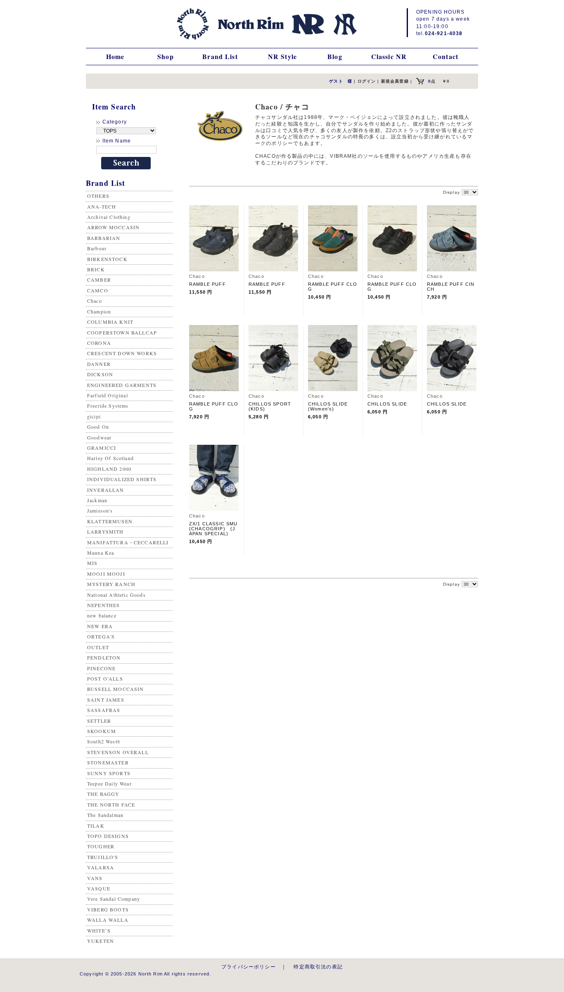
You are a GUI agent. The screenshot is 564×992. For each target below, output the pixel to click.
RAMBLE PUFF (207, 284)
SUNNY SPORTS (108, 773)
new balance (101, 615)
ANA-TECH (101, 206)
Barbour (97, 248)
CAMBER (99, 279)
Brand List (220, 56)
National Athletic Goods (116, 594)
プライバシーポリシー (248, 966)
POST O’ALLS (105, 678)
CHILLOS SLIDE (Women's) (330, 406)
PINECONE (101, 668)
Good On (98, 426)
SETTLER (99, 720)
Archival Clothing (108, 217)
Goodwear (99, 437)
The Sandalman (105, 815)
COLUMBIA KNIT (110, 321)
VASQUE (98, 888)
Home (115, 56)
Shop (165, 56)
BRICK (96, 269)
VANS (95, 878)
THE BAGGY (103, 793)
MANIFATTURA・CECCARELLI (128, 542)
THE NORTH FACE (111, 804)
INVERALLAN (105, 490)
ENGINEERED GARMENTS (121, 385)
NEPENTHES (103, 605)
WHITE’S (99, 930)
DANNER (99, 364)
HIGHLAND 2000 (109, 468)
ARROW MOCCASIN (113, 227)
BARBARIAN (103, 238)
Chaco (94, 300)
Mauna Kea (100, 552)
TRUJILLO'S (102, 857)
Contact (445, 56)
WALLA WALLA (107, 919)
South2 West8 (103, 741)
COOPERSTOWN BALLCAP (122, 332)
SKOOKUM (101, 731)
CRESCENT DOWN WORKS (122, 353)
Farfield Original (107, 395)
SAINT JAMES (105, 699)
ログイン (367, 81)
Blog (334, 56)
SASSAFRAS (103, 710)
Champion (99, 311)
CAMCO (97, 290)
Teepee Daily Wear (109, 783)
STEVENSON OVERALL (118, 752)
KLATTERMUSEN (110, 521)
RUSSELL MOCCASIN (115, 689)
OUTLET (98, 647)
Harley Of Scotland (110, 458)
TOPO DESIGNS (108, 836)
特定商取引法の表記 (318, 966)
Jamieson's (100, 510)
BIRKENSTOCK (107, 259)
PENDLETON (104, 657)
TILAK (95, 825)
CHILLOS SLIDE (387, 403)
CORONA (99, 342)
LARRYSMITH (105, 531)
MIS (92, 563)
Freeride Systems (108, 405)
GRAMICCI (101, 447)
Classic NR (389, 56)
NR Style (282, 56)
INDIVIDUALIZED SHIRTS (121, 479)
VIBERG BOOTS (108, 909)
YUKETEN (100, 940)
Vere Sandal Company (113, 898)
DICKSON (100, 374)
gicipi (94, 416)
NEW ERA (100, 626)
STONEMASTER (108, 762)
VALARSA (100, 867)
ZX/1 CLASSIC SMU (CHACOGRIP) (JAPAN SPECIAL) (213, 528)
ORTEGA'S (101, 636)
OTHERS (98, 195)
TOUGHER (100, 846)
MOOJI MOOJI (106, 573)
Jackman (97, 500)
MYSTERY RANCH (111, 584)
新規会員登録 (395, 81)
